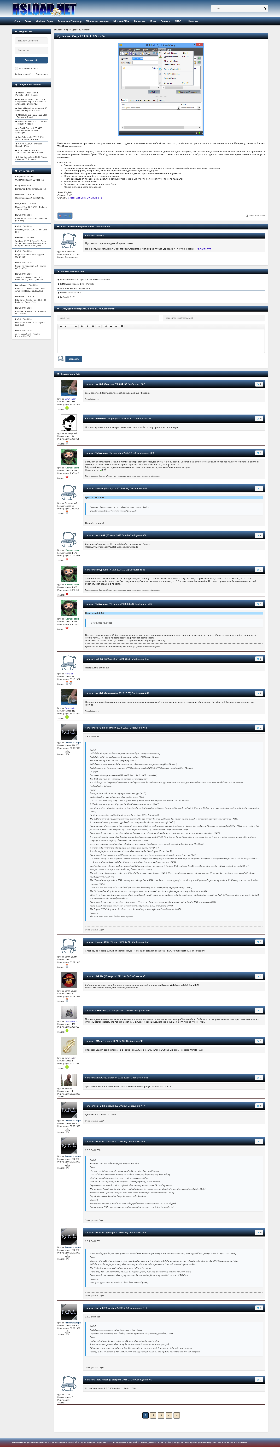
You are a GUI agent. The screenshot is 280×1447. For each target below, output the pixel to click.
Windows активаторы (97, 21)
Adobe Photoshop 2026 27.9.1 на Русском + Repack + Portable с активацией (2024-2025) (30, 101)
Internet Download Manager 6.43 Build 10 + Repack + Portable (31, 109)
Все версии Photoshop (70, 21)
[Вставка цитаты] (111, 326)
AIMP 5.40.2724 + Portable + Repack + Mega (29, 145)
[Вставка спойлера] (121, 326)
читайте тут (204, 248)
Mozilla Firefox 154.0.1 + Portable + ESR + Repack (27, 94)
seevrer (99, 488)
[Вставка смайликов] (99, 326)
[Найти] (265, 8)
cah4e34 (100, 659)
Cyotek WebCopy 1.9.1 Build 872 (85, 197)
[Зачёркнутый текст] (76, 326)
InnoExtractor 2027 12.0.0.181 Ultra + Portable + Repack (30, 138)
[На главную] (53, 8)
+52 (65, 216)
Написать (193, 21)
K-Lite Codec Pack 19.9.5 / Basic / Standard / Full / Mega (31, 158)
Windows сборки (44, 21)
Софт (17, 21)
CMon (98, 1041)
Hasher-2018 (102, 942)
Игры (153, 21)
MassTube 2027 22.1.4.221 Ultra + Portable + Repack (31, 116)
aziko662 (100, 535)
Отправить (74, 359)
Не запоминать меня (28, 69)
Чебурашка (101, 453)
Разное (164, 21)
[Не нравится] (60, 216)
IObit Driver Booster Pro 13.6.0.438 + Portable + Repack (29, 151)
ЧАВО (178, 21)
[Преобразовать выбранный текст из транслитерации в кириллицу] (116, 326)
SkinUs (99, 976)
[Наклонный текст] (65, 326)
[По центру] (87, 326)
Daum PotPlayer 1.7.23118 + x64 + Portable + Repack (31, 122)
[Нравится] (70, 216)
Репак (28, 21)
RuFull (99, 727)
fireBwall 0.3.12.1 (68, 297)
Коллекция (140, 21)
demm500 (100, 418)
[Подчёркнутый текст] (70, 326)
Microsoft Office (121, 21)
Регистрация (42, 74)
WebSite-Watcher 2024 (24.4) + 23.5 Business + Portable (85, 280)
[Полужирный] (60, 326)
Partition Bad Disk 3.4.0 (70, 293)
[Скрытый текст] (105, 326)
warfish (99, 384)
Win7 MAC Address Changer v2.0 (75, 288)
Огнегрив (100, 1010)
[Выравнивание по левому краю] (82, 326)
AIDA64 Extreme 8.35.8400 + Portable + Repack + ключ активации (29, 130)
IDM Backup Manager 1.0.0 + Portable (77, 284)
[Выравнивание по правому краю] (92, 326)
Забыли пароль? (23, 74)
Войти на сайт (31, 60)
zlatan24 (100, 1077)
